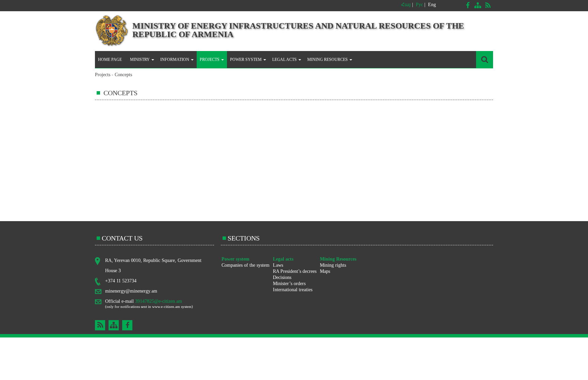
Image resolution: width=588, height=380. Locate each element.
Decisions (282, 277)
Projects (102, 74)
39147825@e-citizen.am (158, 301)
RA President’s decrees (294, 271)
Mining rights (333, 265)
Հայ (406, 4)
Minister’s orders (289, 283)
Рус (419, 4)
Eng (432, 4)
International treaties (292, 289)
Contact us (122, 238)
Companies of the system (246, 265)
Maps (325, 271)
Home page (110, 59)
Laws (278, 265)
